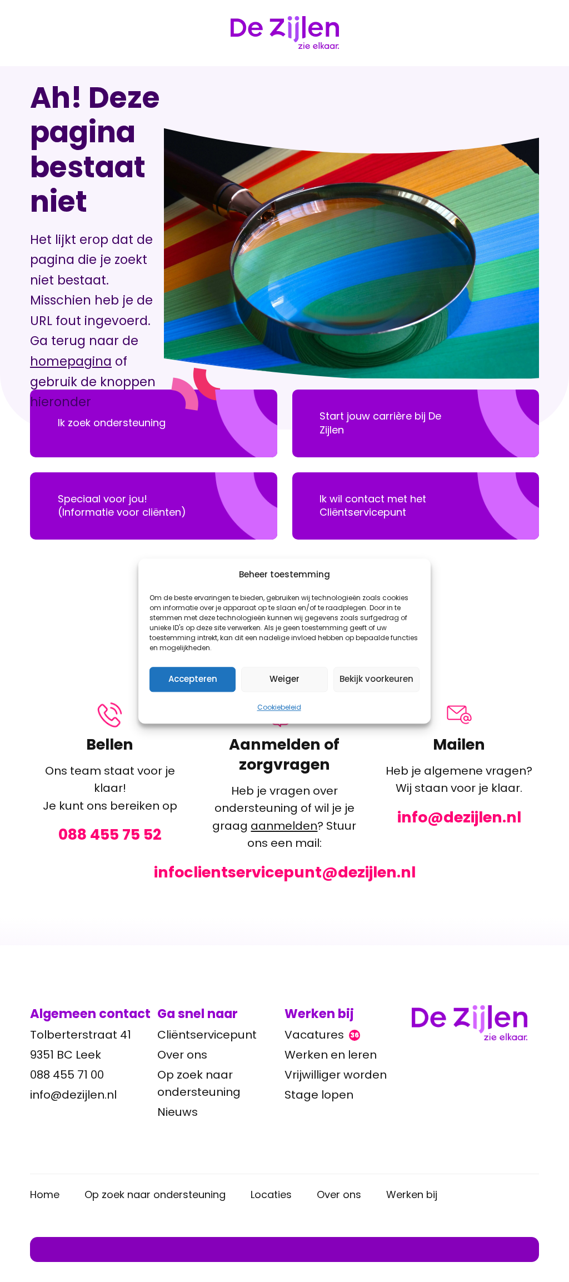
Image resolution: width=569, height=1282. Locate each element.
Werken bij (411, 1194)
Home (44, 1194)
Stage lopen (318, 1095)
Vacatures (321, 1034)
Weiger (284, 679)
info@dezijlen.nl (459, 817)
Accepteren (192, 679)
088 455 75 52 (110, 835)
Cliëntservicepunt (207, 1034)
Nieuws (177, 1112)
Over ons (182, 1054)
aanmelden (284, 826)
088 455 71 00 (67, 1075)
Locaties (271, 1194)
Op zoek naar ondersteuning (199, 1083)
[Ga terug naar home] (475, 1022)
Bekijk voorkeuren (376, 679)
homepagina (71, 361)
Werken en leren (330, 1054)
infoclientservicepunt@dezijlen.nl (285, 872)
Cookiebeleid (279, 707)
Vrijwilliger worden (335, 1075)
